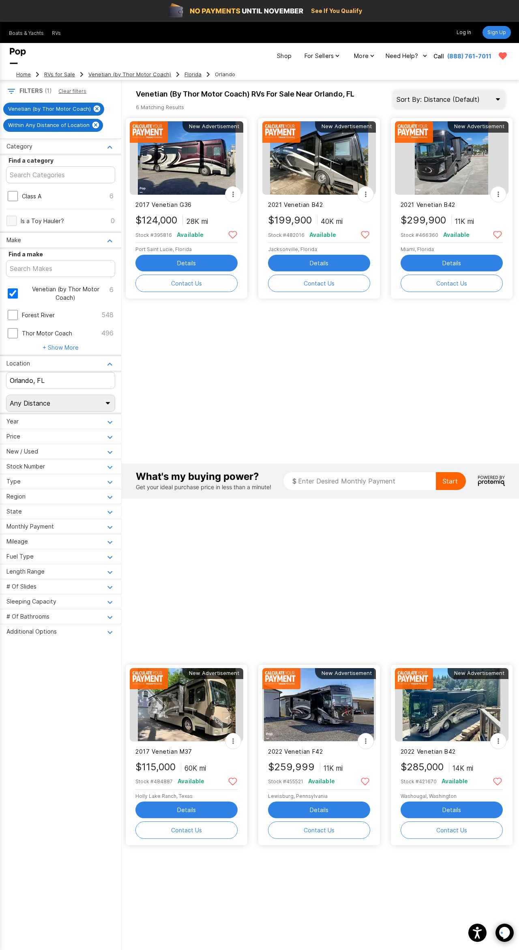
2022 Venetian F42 (295, 751)
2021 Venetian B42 (295, 204)
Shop (284, 55)
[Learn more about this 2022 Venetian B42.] (451, 705)
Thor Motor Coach (47, 333)
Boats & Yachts (26, 33)
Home (23, 74)
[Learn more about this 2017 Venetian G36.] (186, 158)
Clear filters (72, 91)
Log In (464, 32)
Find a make (26, 254)
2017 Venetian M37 (163, 751)
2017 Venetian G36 (163, 204)
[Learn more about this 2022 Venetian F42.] (319, 705)
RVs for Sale (59, 74)
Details (186, 263)
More (361, 55)
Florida (193, 74)
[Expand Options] (233, 194)
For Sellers (319, 55)
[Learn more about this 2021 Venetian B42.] (319, 158)
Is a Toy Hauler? (42, 220)
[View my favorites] (502, 56)
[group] (53, 109)
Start (450, 481)
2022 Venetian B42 (428, 751)
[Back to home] (18, 56)
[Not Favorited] (232, 234)
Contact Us (186, 283)
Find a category (31, 160)
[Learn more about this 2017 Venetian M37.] (186, 705)
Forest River (38, 315)
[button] (477, 933)
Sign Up (496, 32)
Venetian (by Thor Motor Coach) (129, 74)
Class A (31, 196)
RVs (56, 33)
